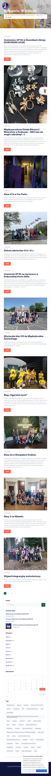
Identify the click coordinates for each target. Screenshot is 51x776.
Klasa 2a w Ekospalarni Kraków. (20, 455)
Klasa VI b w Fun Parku (15, 194)
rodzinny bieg (10, 743)
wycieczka (26, 747)
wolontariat (18, 747)
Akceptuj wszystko (41, 770)
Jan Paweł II (22, 721)
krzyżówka (17, 728)
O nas (7, 647)
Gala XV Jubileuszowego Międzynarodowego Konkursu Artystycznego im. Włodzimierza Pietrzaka (23, 717)
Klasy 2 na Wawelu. (14, 517)
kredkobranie (9, 728)
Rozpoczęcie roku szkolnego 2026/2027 (17, 614)
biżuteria (8, 708)
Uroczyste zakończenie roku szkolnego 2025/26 (19, 619)
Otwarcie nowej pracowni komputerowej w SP (25, 625)
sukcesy (17, 743)
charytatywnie (16, 708)
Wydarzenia (9, 665)
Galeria (7, 637)
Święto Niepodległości (27, 751)
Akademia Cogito (10, 705)
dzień (42, 708)
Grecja (8, 721)
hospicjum (14, 721)
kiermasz (14, 724)
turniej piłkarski (10, 747)
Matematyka (38, 728)
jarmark (29, 721)
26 (20, 689)
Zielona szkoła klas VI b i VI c (19, 251)
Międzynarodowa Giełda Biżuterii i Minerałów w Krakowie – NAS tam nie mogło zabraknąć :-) (23, 132)
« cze (7, 696)
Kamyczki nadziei (37, 721)
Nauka (7, 644)
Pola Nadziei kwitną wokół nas (13, 739)
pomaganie (25, 739)
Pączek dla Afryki (39, 739)
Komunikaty (9, 640)
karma (8, 724)
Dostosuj (26, 770)
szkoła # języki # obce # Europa (29, 743)
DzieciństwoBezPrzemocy (32, 708)
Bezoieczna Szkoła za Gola (37, 705)
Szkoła (7, 655)
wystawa (33, 747)
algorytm (19, 705)
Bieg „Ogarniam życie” (15, 395)
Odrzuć (32, 770)
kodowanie (21, 724)
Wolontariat (9, 658)
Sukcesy (8, 651)
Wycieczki (8, 662)
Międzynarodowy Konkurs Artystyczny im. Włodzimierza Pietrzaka (21, 732)
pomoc (31, 739)
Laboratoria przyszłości (27, 728)
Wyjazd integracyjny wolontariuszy (22, 576)
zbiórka (38, 747)
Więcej (7, 59)
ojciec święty (41, 732)
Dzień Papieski (10, 712)
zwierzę (17, 751)
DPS (23, 708)
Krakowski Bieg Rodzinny (31, 724)
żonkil (35, 751)
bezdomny (26, 705)
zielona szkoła (10, 751)
